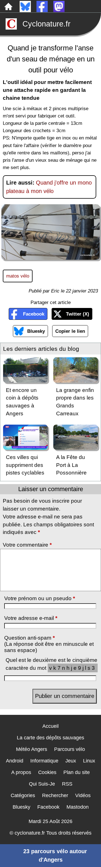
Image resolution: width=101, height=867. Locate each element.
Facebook (33, 314)
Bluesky (36, 331)
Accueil (50, 726)
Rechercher (55, 795)
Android (14, 761)
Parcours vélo (69, 749)
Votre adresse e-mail (30, 618)
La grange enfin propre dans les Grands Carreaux (75, 401)
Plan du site (76, 772)
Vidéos (83, 795)
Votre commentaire (27, 545)
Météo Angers (31, 749)
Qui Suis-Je (42, 784)
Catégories (23, 795)
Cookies (47, 772)
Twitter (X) (77, 314)
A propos (21, 772)
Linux (89, 761)
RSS (67, 784)
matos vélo (17, 276)
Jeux (70, 761)
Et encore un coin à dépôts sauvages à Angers (22, 401)
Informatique (44, 761)
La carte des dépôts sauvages (50, 737)
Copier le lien (70, 331)
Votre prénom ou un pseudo (39, 598)
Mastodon (77, 807)
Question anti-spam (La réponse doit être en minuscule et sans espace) (49, 644)
